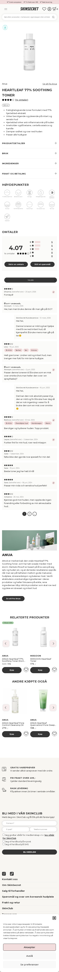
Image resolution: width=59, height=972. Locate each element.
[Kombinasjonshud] (18, 206)
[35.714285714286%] (37, 242)
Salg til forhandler (13, 891)
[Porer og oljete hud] (18, 194)
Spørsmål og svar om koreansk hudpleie (28, 896)
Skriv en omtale (16, 264)
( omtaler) (21, 100)
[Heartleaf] (7, 218)
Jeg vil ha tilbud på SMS (17, 844)
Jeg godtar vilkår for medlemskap (22, 835)
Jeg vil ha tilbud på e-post (18, 841)
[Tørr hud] (41, 194)
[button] (54, 918)
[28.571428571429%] (37, 249)
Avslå (29, 955)
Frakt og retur (11, 902)
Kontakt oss (10, 879)
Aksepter (29, 947)
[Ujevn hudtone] (52, 194)
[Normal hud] (29, 206)
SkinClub (7, 908)
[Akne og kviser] (7, 194)
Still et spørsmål (42, 264)
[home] (29, 9)
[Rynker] (29, 194)
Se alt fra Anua (49, 83)
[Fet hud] (7, 206)
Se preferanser (29, 964)
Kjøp (12, 670)
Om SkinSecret (11, 885)
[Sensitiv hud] (41, 206)
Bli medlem (29, 852)
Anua (4, 83)
